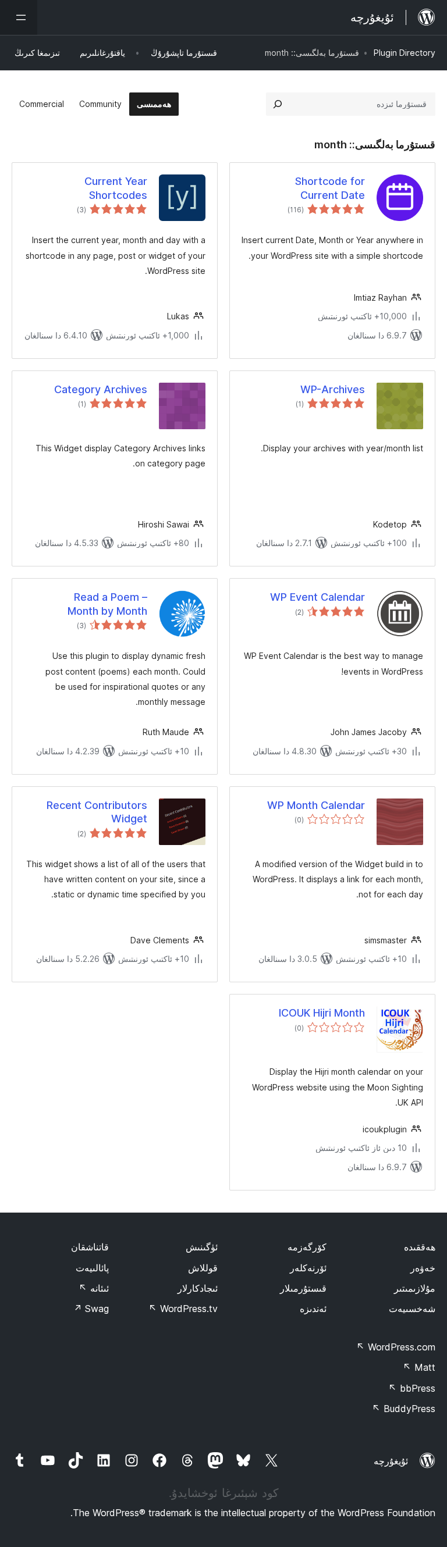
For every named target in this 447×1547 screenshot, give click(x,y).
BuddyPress (403, 1408)
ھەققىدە (419, 1247)
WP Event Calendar (317, 597)
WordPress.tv (183, 1308)
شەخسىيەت (412, 1308)
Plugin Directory (404, 53)
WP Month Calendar (316, 805)
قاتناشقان (90, 1247)
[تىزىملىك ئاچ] (18, 17)
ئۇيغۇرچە (391, 1461)
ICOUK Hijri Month (322, 1013)
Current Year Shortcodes (115, 188)
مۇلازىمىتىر (414, 1288)
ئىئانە (94, 1288)
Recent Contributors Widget (97, 812)
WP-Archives (332, 389)
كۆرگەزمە (307, 1247)
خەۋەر (422, 1268)
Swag (91, 1308)
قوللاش (203, 1268)
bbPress (411, 1388)
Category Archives (100, 389)
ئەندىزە (313, 1308)
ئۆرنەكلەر (308, 1268)
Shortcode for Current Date (330, 188)
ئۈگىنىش (202, 1247)
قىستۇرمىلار (303, 1288)
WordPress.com (395, 1347)
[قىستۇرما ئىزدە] (277, 104)
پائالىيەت (92, 1268)
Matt (419, 1367)
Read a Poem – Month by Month (107, 603)
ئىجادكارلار (198, 1288)
